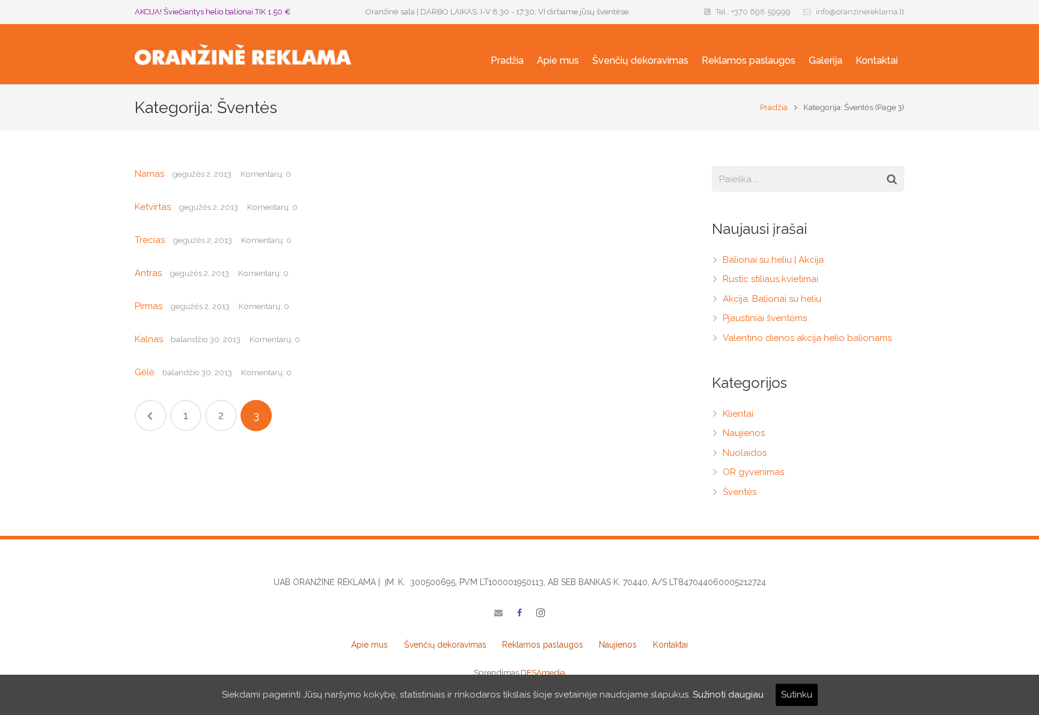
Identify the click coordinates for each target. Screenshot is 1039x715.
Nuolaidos (745, 452)
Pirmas (148, 306)
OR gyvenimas (753, 472)
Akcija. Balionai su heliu (772, 298)
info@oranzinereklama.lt (860, 11)
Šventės (739, 491)
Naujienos (744, 433)
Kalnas (149, 339)
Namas (149, 173)
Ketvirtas (153, 206)
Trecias (150, 240)
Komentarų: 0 (266, 174)
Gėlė (145, 372)
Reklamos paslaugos (542, 644)
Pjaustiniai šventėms (765, 318)
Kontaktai (670, 644)
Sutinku (796, 694)
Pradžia (774, 107)
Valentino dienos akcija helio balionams (807, 338)
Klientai (738, 413)
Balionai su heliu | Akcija (773, 259)
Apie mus (369, 644)
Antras (148, 273)
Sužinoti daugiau (728, 694)
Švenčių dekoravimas (445, 644)
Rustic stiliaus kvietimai (770, 279)
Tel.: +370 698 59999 (753, 11)
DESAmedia (543, 672)
